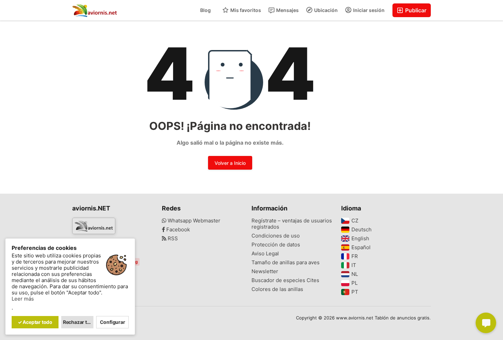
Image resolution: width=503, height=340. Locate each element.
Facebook (177, 230)
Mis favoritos (245, 10)
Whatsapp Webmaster (193, 221)
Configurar (112, 322)
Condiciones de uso (276, 236)
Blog (205, 10)
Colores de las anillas (277, 289)
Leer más (23, 299)
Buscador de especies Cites (285, 280)
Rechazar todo (78, 322)
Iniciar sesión (368, 10)
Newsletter (265, 271)
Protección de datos (276, 245)
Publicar (415, 10)
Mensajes (287, 10)
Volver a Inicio (230, 163)
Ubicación (325, 10)
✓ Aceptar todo (35, 322)
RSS (172, 238)
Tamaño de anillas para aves (286, 262)
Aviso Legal (265, 254)
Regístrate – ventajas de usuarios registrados (292, 224)
